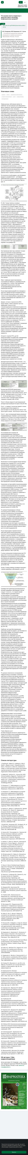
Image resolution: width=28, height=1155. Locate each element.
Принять (14, 1152)
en (25, 2)
